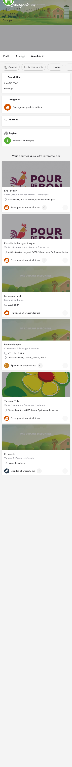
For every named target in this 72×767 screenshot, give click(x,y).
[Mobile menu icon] (3, 5)
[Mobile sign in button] (68, 5)
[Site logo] (22, 5)
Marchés (36, 56)
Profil (6, 56)
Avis (20, 56)
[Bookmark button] (65, 207)
